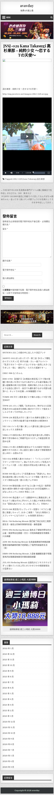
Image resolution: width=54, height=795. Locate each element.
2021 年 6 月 (8, 688)
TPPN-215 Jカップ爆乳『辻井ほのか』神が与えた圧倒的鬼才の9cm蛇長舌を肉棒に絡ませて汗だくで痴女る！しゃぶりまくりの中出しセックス (27, 409)
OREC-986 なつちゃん (13, 373)
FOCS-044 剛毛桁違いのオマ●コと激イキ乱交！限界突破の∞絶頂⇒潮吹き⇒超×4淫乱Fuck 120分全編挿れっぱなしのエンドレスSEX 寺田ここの (27, 489)
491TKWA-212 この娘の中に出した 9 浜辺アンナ (24, 352)
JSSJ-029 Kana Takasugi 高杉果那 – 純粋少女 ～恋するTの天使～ (27, 50)
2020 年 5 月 (8, 756)
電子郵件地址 (9, 270)
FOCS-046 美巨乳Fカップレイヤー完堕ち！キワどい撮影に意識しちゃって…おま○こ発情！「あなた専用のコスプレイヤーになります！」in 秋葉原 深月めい (27, 512)
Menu (8, 17)
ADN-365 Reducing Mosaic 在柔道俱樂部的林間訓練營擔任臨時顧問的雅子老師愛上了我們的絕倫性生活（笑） (26, 545)
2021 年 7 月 (8, 682)
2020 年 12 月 (9, 722)
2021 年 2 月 (8, 710)
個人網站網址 (8, 278)
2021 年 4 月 (8, 699)
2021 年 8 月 (8, 676)
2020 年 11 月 (9, 727)
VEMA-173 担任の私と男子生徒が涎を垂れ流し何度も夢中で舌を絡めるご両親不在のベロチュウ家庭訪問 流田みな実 (26, 438)
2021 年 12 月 (9, 654)
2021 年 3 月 (8, 705)
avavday (27, 5)
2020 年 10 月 (9, 733)
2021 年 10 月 (9, 665)
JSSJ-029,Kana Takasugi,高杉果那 (29, 179)
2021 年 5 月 (8, 693)
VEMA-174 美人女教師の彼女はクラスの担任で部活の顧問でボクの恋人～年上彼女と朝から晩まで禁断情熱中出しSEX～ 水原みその (27, 450)
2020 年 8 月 (8, 744)
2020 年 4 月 (8, 761)
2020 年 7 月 (8, 750)
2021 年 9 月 (8, 671)
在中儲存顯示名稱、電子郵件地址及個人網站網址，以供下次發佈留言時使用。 (26, 291)
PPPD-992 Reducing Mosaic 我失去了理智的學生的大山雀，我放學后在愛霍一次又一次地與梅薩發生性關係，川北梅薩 (27, 533)
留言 (5, 229)
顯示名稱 (7, 261)
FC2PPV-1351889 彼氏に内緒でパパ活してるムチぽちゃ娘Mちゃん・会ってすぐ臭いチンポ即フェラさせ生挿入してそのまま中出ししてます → (27, 199)
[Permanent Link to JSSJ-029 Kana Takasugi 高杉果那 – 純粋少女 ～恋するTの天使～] (27, 72)
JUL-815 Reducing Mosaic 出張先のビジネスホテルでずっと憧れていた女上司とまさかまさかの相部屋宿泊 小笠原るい (27, 565)
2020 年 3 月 (8, 767)
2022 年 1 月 (8, 648)
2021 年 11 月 (8, 659)
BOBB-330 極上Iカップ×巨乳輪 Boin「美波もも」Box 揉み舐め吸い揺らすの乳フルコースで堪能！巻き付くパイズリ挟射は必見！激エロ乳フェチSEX (27, 477)
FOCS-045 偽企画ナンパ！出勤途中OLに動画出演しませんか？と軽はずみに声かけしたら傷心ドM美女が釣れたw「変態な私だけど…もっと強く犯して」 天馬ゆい (27, 500)
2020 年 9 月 (8, 739)
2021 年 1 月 (8, 716)
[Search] (51, 17)
